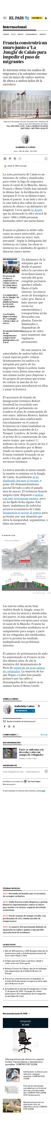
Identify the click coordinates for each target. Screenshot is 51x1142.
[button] (25, 104)
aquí (43, 791)
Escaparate (25, 1023)
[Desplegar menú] (5, 18)
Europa (6, 34)
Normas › (44, 735)
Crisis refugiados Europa (13, 772)
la (36, 210)
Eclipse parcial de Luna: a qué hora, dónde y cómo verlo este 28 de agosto (24, 962)
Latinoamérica (31, 34)
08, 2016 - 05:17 (28, 151)
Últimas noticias (11, 888)
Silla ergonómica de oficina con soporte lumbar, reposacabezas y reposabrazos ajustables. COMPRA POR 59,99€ (24, 1062)
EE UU (13, 34)
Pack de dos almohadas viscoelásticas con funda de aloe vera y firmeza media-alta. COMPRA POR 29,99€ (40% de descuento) (34, 1090)
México (20, 34)
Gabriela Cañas (25, 147)
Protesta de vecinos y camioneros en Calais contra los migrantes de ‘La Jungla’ (10, 282)
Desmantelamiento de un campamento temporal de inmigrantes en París (11, 337)
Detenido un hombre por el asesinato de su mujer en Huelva (24, 895)
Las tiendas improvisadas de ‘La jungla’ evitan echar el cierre (10, 318)
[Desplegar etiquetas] (46, 771)
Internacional (14, 27)
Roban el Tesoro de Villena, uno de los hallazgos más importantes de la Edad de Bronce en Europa (26, 971)
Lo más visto (9, 945)
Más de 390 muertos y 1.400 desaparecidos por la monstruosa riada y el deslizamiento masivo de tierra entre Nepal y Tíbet (26, 953)
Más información (9, 784)
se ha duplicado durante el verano (21, 478)
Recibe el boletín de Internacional (21, 721)
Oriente (43, 34)
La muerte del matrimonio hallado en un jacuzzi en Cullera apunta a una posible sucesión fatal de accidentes (24, 930)
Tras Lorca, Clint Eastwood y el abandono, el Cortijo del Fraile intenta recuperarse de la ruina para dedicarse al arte (26, 981)
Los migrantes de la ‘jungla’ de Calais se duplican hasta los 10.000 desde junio (11, 301)
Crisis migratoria (33, 772)
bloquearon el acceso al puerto (22, 512)
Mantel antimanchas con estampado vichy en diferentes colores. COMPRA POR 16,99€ (35, 1105)
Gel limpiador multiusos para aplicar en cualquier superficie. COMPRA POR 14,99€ (35, 1075)
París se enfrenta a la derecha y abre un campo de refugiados (31, 752)
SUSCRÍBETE (37, 18)
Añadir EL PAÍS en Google (17, 166)
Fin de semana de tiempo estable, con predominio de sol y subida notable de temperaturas (24, 918)
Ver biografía (21, 711)
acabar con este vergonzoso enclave (23, 496)
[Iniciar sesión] (46, 18)
